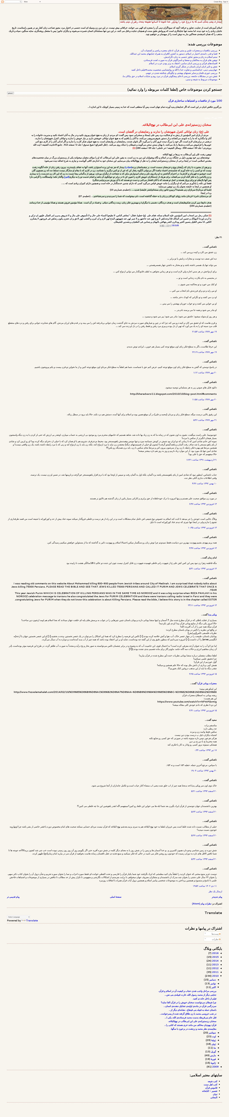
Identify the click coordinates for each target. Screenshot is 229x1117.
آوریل (213, 1051)
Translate (32, 920)
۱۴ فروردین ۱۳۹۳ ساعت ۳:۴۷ (203, 548)
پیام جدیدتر (217, 896)
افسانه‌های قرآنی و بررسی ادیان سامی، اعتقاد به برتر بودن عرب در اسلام (183, 63)
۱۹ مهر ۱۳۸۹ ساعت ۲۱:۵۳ (204, 331)
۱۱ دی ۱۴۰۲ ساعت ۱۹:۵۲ (205, 885)
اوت (213, 1036)
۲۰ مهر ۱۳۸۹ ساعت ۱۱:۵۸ (204, 399)
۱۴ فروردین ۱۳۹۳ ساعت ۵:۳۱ (203, 568)
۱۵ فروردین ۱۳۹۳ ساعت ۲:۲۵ (203, 673)
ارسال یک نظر (215, 891)
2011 (215, 972)
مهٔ (214, 1047)
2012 (215, 968)
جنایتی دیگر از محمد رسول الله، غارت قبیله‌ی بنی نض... (190, 994)
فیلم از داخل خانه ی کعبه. (204, 998)
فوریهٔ (213, 1059)
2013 (215, 964)
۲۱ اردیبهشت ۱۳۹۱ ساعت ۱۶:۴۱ (201, 459)
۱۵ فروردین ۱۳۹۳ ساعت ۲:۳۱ (203, 710)
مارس (213, 1055)
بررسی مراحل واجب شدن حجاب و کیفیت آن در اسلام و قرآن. (187, 991)
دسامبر (212, 979)
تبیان (215, 1094)
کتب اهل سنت (210, 1084)
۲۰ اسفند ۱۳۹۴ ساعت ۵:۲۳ (204, 811)
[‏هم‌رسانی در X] (165, 226)
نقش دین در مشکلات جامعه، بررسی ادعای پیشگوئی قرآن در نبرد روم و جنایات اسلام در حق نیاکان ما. (169, 76)
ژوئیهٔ (213, 1040)
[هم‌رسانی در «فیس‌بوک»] (163, 226)
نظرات (215, 939)
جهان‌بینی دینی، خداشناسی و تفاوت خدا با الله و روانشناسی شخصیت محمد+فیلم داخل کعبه (174, 69)
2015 (215, 956)
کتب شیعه (212, 1081)
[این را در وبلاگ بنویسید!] (167, 226)
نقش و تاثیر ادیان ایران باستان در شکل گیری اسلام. (193, 66)
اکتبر (213, 987)
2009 (215, 1066)
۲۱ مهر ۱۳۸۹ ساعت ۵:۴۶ (205, 420)
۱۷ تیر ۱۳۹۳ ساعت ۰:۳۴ (205, 750)
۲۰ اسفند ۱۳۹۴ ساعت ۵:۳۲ (204, 859)
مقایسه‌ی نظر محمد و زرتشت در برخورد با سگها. (193, 1028)
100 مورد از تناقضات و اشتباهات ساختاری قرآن (195, 100)
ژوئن (213, 1043)
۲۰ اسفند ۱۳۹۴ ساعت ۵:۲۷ (204, 835)
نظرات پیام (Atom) (201, 903)
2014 (215, 960)
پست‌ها (215, 933)
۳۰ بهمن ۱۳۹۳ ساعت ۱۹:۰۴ (204, 770)
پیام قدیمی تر (13, 896)
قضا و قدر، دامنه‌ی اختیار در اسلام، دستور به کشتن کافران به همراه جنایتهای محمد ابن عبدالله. (173, 53)
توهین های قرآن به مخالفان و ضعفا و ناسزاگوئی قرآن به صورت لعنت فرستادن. (180, 60)
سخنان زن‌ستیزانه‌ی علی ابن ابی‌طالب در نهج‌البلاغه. (192, 1021)
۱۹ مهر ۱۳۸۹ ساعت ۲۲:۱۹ (204, 352)
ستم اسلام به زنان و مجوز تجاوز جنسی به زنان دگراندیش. (190, 56)
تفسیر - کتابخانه (209, 1090)
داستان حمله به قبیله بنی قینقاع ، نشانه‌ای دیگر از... (192, 1009)
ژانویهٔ (213, 1062)
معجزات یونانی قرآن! (207, 683)
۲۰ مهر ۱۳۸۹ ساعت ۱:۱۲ (205, 372)
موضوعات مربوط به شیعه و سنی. (201, 79)
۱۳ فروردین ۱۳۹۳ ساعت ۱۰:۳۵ (202, 527)
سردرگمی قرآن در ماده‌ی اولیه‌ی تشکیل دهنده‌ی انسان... (190, 1006)
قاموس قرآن (211, 1087)
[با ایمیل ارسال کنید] (170, 226)
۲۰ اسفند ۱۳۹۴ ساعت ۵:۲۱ (204, 791)
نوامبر (213, 983)
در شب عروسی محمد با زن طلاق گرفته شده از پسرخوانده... (188, 1013)
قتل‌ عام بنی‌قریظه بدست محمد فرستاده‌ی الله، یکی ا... (190, 1017)
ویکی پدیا (212, 614)
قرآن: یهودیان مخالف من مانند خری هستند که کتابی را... (190, 1025)
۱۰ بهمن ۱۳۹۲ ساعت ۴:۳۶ (204, 483)
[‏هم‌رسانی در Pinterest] (161, 226)
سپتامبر (212, 1032)
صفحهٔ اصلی (115, 896)
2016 (215, 953)
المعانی (213, 1097)
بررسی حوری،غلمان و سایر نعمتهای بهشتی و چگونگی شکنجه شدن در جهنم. (181, 72)
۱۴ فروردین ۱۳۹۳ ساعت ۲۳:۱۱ (202, 605)
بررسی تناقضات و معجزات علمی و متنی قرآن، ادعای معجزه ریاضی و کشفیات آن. (179, 50)
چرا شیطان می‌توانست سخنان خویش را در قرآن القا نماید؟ (188, 1002)
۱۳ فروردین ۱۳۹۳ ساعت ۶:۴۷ (203, 503)
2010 (215, 975)
